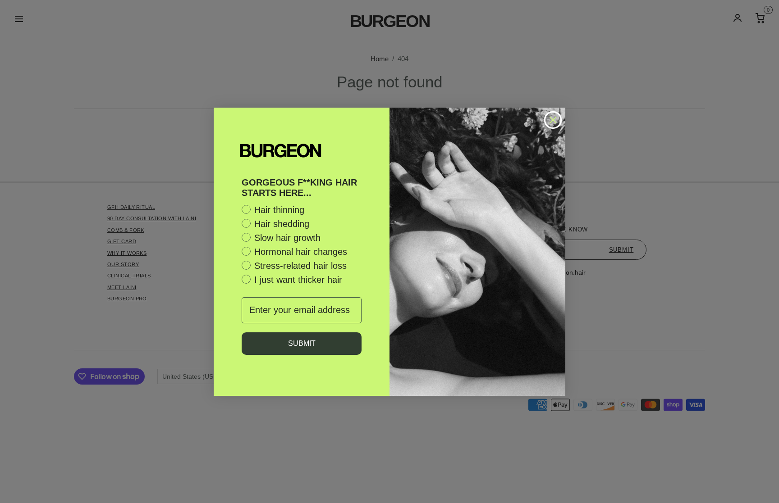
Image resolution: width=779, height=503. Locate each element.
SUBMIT (302, 343)
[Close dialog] (553, 120)
